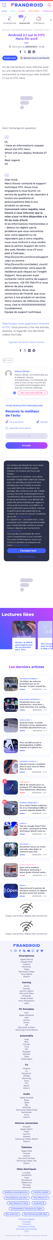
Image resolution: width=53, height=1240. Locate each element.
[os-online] (14, 392)
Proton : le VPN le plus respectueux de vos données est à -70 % (23, 646)
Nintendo (26, 996)
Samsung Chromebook (26, 1030)
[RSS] (24, 950)
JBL (26, 1105)
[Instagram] (15, 950)
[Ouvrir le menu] (4, 5)
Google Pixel (26, 962)
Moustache (26, 1180)
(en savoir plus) (24, 516)
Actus (4, 11)
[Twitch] (33, 950)
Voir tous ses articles (31, 392)
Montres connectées (26, 1123)
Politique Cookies (26, 1226)
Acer (26, 1012)
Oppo (26, 969)
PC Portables (26, 1009)
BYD (26, 1042)
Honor (26, 1022)
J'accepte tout (28, 550)
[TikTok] (37, 950)
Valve (26, 1003)
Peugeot (26, 1051)
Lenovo (26, 1020)
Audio (26, 1094)
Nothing (26, 1107)
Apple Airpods (26, 1097)
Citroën (26, 1044)
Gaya (26, 1177)
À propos (26, 1221)
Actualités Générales (22, 30)
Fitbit (26, 1131)
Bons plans (34, 11)
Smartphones (26, 955)
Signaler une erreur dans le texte (26, 342)
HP (26, 1025)
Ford (26, 1046)
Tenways (27, 1185)
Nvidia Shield (26, 998)
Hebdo (44, 422)
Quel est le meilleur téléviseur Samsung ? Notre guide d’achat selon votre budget (32, 870)
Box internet (12, 1214)
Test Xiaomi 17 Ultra (18, 1203)
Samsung (26, 1078)
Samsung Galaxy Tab (26, 1160)
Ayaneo (26, 988)
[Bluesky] (41, 950)
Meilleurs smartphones (16, 1192)
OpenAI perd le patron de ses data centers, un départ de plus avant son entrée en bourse (33, 890)
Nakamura (26, 1182)
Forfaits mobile (40, 1192)
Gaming (26, 982)
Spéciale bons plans (20, 428)
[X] (11, 950)
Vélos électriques (26, 1169)
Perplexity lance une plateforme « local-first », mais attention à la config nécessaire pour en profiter (33, 704)
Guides (21, 11)
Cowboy (26, 1172)
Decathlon (27, 1175)
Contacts (26, 1224)
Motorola (26, 967)
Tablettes (26, 1147)
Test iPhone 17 (40, 1197)
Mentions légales (26, 1219)
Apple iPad (26, 1151)
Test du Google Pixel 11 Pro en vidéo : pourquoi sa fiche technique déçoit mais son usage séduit (33, 828)
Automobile (26, 1035)
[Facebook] (20, 950)
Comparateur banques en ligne (26, 1208)
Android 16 (39, 1203)
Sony (26, 1080)
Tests (12, 11)
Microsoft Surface (26, 1027)
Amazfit (26, 1126)
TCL (26, 1083)
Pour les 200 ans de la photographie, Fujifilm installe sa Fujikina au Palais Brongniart (31, 745)
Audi (26, 1039)
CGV (26, 1231)
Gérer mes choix (26, 556)
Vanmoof (26, 1187)
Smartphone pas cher (16, 1197)
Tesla (26, 1056)
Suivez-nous (10, 58)
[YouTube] (28, 950)
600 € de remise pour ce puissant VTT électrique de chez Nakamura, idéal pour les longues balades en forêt (33, 787)
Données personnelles (26, 1229)
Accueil (5, 30)
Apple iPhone (26, 959)
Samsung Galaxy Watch (26, 1139)
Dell (26, 1017)
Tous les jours (16, 422)
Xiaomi (26, 976)
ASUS (26, 986)
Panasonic (26, 1073)
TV (26, 1065)
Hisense (26, 1068)
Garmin (26, 1134)
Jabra (26, 1102)
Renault (26, 1054)
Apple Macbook (26, 1015)
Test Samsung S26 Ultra (35, 1214)
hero (9, 360)
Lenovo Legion (27, 991)
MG (26, 1049)
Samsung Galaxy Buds (26, 1110)
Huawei (26, 964)
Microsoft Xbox (26, 993)
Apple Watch (26, 1129)
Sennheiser (26, 1112)
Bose (26, 1100)
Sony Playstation (26, 1001)
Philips (26, 1076)
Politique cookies (21, 545)
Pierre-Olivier (22, 371)
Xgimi (26, 1085)
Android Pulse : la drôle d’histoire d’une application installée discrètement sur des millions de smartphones (33, 725)
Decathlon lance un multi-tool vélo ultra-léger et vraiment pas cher (33, 849)
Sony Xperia (26, 974)
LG (26, 1071)
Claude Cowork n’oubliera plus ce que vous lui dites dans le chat (32, 766)
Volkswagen (26, 1059)
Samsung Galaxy (27, 971)
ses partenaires (14, 531)
